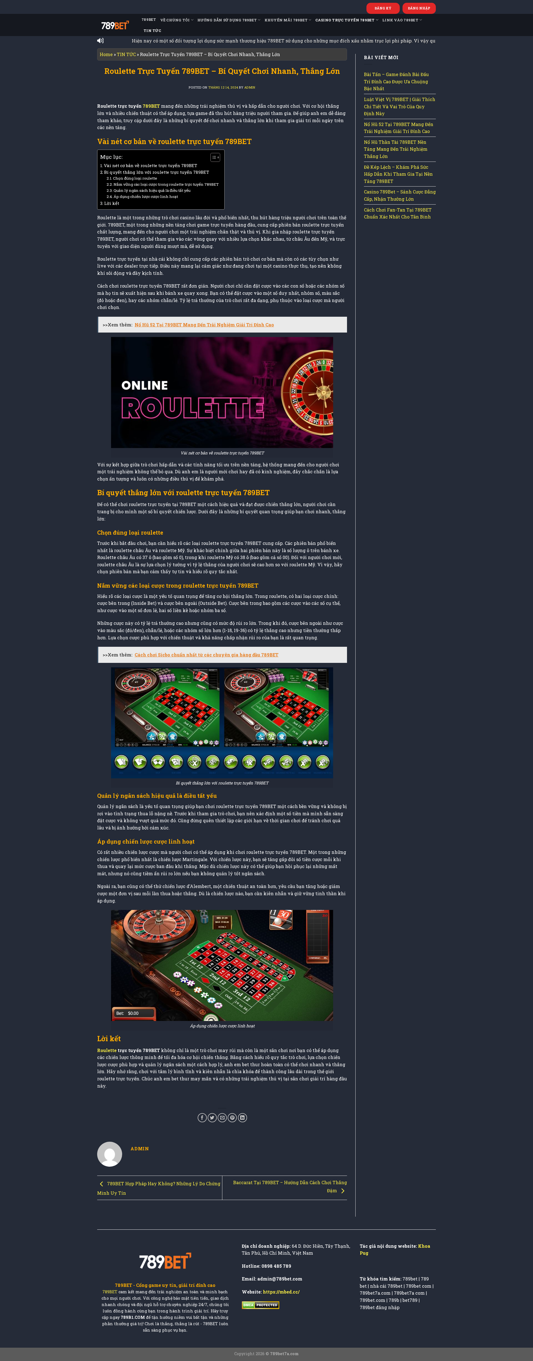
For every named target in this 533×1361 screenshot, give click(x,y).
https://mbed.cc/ (281, 1292)
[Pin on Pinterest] (232, 1117)
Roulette (107, 1050)
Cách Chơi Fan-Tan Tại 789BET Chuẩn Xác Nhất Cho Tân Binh (398, 213)
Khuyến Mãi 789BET (286, 20)
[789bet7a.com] (115, 25)
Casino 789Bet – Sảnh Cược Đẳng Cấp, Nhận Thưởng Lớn (400, 195)
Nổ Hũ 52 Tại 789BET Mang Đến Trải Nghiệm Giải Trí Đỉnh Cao (398, 127)
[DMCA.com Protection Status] (260, 1304)
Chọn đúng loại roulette (135, 178)
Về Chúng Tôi (175, 20)
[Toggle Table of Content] (212, 157)
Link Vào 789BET (400, 20)
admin (249, 87)
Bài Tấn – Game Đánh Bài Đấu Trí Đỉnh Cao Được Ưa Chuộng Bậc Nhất (396, 81)
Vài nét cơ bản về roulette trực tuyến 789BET (150, 165)
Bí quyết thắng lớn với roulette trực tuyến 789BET (156, 172)
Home (106, 54)
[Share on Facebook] (202, 1117)
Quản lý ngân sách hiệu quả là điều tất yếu (152, 190)
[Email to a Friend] (222, 1117)
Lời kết (111, 203)
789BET (149, 19)
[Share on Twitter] (212, 1117)
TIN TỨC (152, 30)
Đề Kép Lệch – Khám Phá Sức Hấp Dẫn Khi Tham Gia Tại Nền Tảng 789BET (398, 174)
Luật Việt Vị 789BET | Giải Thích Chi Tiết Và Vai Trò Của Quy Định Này (399, 106)
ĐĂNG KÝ (383, 8)
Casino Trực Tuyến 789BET (345, 20)
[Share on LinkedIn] (242, 1117)
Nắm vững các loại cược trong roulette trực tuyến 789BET (166, 184)
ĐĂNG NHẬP (419, 8)
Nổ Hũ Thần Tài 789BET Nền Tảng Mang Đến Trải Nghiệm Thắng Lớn (396, 149)
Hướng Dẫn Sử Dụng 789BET (227, 20)
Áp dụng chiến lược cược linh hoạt (146, 196)
